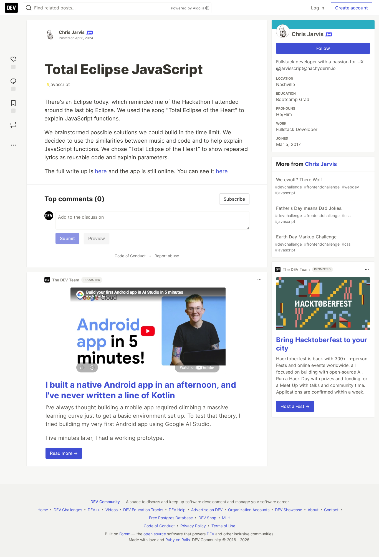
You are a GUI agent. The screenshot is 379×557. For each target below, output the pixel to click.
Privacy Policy (193, 525)
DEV (210, 533)
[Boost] (13, 125)
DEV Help (177, 509)
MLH (226, 517)
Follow (323, 48)
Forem (124, 533)
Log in (317, 8)
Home (42, 509)
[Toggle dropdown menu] (259, 279)
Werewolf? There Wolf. (317, 186)
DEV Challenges (68, 509)
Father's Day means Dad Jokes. (312, 214)
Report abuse (167, 255)
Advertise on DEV (207, 509)
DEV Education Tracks (143, 509)
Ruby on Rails (177, 539)
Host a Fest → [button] (295, 406)
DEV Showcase (288, 509)
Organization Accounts (248, 509)
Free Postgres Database (171, 517)
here (101, 171)
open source (154, 533)
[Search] (28, 8)
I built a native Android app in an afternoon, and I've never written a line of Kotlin (141, 390)
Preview (96, 238)
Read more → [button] (64, 453)
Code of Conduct (130, 255)
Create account (351, 8)
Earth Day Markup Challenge (312, 243)
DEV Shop (207, 517)
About (313, 509)
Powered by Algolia (188, 8)
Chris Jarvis (72, 32)
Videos (111, 509)
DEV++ (94, 509)
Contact (331, 509)
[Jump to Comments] (13, 84)
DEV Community (105, 501)
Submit (67, 238)
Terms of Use (223, 525)
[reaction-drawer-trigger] (13, 62)
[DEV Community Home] (11, 7)
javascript (58, 84)
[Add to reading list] (13, 106)
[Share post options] (13, 145)
